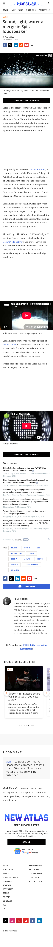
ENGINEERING (16, 10)
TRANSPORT (44, 10)
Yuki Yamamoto (37, 169)
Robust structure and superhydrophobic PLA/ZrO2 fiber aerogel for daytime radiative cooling (24, 469)
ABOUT (6, 873)
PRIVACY (6, 897)
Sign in (9, 761)
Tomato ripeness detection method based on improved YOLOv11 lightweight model (24, 512)
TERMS (6, 893)
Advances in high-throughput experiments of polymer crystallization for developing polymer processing (24, 491)
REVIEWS (7, 885)
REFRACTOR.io (36, 881)
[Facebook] (5, 45)
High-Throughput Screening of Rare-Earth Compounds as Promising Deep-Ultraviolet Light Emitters (25, 481)
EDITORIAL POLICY (11, 877)
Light (14, 559)
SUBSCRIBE (8, 869)
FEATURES (7, 881)
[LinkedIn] (16, 45)
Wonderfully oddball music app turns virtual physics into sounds (26, 696)
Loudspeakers (31, 564)
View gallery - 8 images (26, 100)
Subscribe (26, 842)
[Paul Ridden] (7, 601)
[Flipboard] (26, 45)
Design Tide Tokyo (12, 241)
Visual (27, 559)
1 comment (29, 586)
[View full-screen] (50, 55)
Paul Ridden (21, 598)
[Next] (46, 693)
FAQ (4, 908)
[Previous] (7, 693)
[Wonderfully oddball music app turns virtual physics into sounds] (27, 678)
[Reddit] (21, 45)
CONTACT (7, 901)
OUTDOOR (31, 10)
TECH (5, 10)
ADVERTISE (8, 889)
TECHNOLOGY (35, 873)
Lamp (31, 553)
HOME (5, 865)
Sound (14, 564)
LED (38, 548)
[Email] (32, 45)
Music (5, 17)
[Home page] (26, 4)
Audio (27, 548)
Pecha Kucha (9, 344)
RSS (4, 904)
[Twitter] (10, 45)
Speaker (15, 570)
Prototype (16, 553)
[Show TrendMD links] (49, 539)
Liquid (40, 559)
